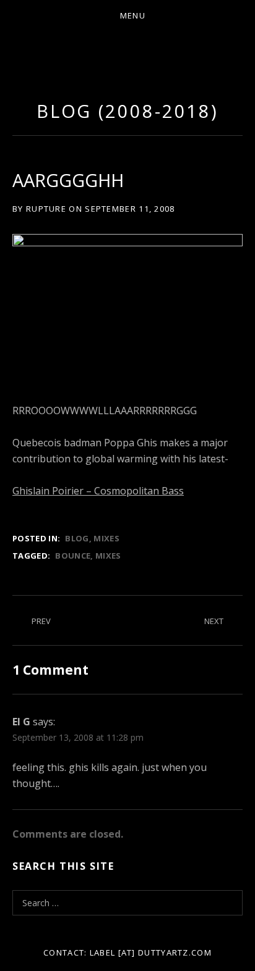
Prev (41, 621)
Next (213, 621)
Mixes (106, 538)
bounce (72, 555)
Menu (132, 15)
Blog (77, 538)
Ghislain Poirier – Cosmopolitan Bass (98, 491)
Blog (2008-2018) (127, 111)
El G (21, 721)
